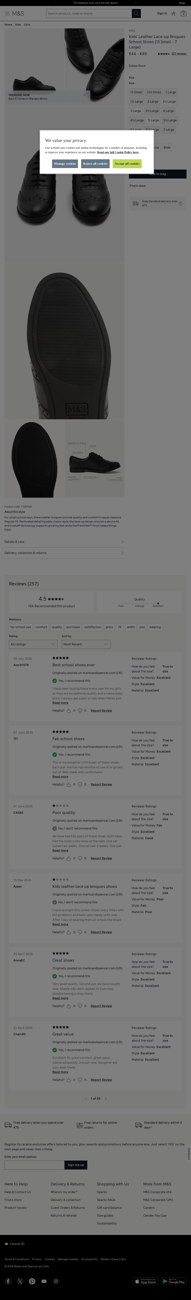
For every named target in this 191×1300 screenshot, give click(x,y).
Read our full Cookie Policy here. (118, 152)
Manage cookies (65, 163)
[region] (97, 152)
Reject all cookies (95, 163)
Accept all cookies (127, 163)
